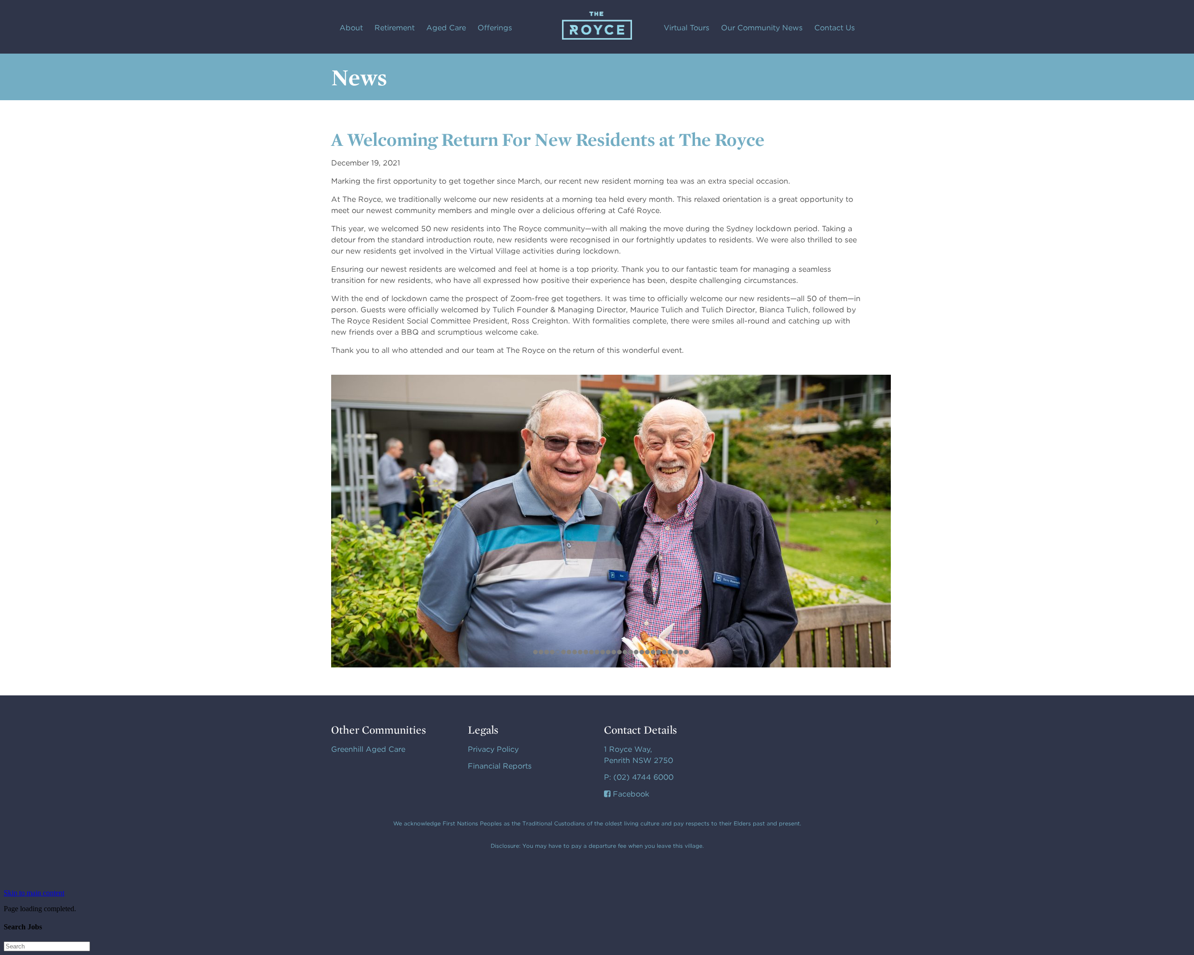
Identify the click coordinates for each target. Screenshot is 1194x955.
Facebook (630, 794)
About (351, 27)
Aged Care (446, 27)
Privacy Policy (493, 749)
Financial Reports (500, 766)
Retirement (395, 27)
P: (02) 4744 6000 (638, 777)
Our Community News (762, 27)
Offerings (495, 27)
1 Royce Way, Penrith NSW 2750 (638, 755)
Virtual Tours (686, 27)
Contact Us (834, 27)
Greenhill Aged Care (368, 749)
